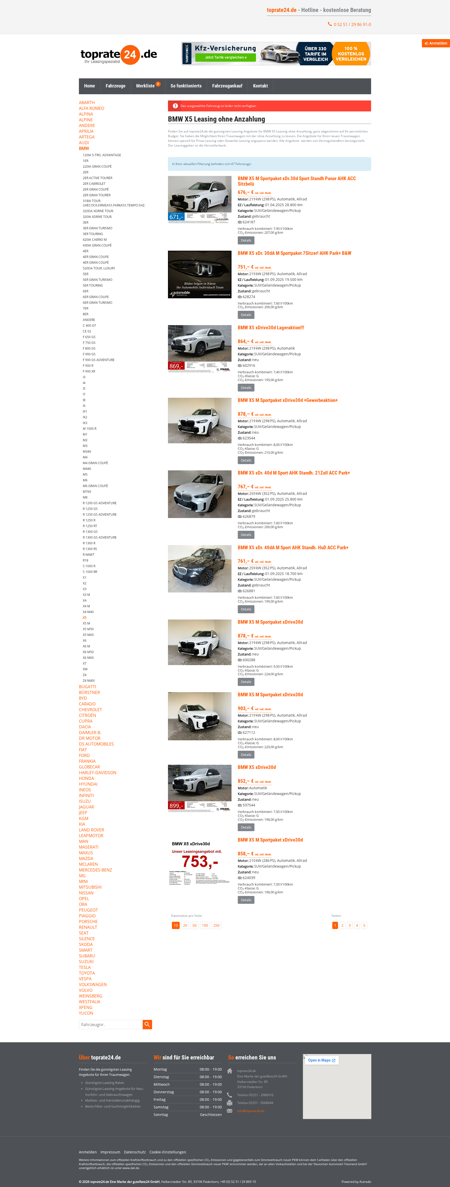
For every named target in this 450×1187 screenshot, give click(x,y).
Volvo (85, 990)
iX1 (85, 411)
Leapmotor (91, 836)
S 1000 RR (90, 572)
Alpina (86, 114)
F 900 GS (89, 354)
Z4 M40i (89, 680)
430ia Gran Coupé (97, 245)
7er (85, 308)
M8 (85, 497)
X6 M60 (88, 657)
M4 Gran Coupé (95, 463)
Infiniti (86, 795)
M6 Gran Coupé (95, 486)
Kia (82, 824)
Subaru (87, 956)
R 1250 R (89, 520)
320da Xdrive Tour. (98, 211)
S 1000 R (89, 566)
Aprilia (86, 131)
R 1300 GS (90, 531)
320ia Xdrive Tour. (97, 216)
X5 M (86, 623)
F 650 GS (89, 337)
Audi (84, 143)
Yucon (86, 1013)
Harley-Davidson (97, 773)
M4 (85, 457)
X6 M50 (88, 652)
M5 (85, 474)
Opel (84, 898)
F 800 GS (89, 348)
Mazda (86, 858)
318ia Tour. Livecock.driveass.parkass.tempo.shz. (114, 203)
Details (246, 240)
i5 (84, 388)
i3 (84, 377)
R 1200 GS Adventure (100, 503)
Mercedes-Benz (95, 870)
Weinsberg (90, 996)
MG (82, 876)
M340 (87, 451)
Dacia (85, 727)
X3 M (86, 594)
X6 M (86, 646)
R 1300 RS (90, 549)
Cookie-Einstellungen (167, 1152)
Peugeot (88, 910)
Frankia (87, 761)
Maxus (86, 853)
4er (85, 251)
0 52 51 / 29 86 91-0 (352, 24)
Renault (88, 927)
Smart (85, 950)
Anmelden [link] (438, 43)
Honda (86, 778)
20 (185, 925)
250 (216, 925)
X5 (84, 617)
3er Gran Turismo (97, 228)
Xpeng (85, 1007)
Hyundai (88, 784)
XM (85, 669)
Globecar (89, 767)
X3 (84, 589)
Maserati (88, 847)
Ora (83, 904)
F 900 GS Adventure (99, 360)
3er (85, 222)
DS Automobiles (96, 744)
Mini (83, 881)
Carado (87, 704)
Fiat (83, 750)
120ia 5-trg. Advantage (102, 155)
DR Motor (90, 738)
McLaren (88, 864)
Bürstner (89, 692)
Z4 (84, 675)
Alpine (86, 120)
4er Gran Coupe (96, 257)
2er (85, 172)
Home (89, 86)
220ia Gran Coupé (97, 166)
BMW (84, 148)
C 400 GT (89, 325)
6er (85, 291)
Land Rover (91, 830)
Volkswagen (93, 984)
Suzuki (86, 961)
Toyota (87, 973)
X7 (84, 663)
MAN (83, 841)
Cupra (85, 721)
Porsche (88, 921)
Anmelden (88, 1152)
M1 (85, 434)
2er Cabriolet (94, 183)
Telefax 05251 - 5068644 (255, 1103)
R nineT (89, 554)
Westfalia (89, 1002)
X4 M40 (88, 612)
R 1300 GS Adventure (100, 537)
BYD (83, 698)
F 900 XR (89, 371)
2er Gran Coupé (96, 189)
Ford (84, 755)
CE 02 (87, 331)
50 (194, 925)
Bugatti (87, 687)
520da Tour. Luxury (99, 268)
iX (84, 405)
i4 (84, 383)
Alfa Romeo (91, 108)
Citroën (87, 715)
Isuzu (85, 801)
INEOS (85, 790)
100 (205, 925)
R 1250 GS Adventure (100, 514)
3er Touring (93, 234)
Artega (87, 137)
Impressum (110, 1152)
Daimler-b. (90, 732)
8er (85, 314)
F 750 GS (89, 342)
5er (85, 274)
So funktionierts (186, 86)
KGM (83, 818)
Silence (87, 939)
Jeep (83, 813)
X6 (84, 640)
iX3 (85, 423)
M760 (87, 491)
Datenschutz (135, 1152)
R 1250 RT (90, 526)
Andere (87, 125)
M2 (85, 440)
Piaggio (87, 916)
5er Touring (93, 285)
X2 (84, 583)
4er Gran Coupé (96, 262)
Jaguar (86, 807)
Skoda (86, 944)
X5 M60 (88, 635)
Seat (84, 933)
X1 (84, 577)
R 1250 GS (90, 509)
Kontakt (260, 86)
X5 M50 (88, 629)
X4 (84, 600)
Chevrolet (90, 710)
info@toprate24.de (250, 1111)
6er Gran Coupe (96, 297)
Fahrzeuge (116, 86)
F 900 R (88, 365)
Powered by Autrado (356, 1181)
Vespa (85, 979)
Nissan (86, 893)
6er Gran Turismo (97, 302)
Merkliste (145, 86)
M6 (85, 480)
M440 (87, 468)
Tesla (85, 967)
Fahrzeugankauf (227, 86)
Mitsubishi (90, 887)
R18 (85, 560)
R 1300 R (89, 543)
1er (85, 161)
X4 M (86, 606)
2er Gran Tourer (96, 195)
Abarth (87, 102)
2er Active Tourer (97, 178)
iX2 (85, 417)
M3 (85, 446)
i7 (84, 394)
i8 (84, 400)
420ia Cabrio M (95, 239)
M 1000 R (89, 428)
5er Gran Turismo (97, 279)
